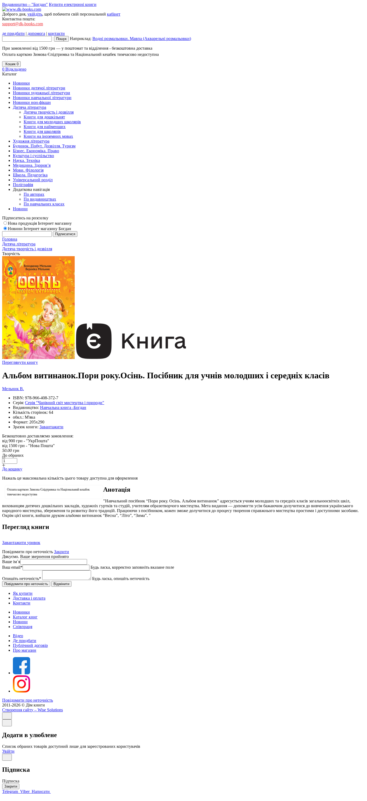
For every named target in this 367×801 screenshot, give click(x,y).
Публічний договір (30, 645)
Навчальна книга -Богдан (63, 407)
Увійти (8, 751)
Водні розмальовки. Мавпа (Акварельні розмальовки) (141, 38)
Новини (20, 621)
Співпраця (22, 626)
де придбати (13, 33)
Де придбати (24, 640)
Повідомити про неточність (27, 700)
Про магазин (24, 650)
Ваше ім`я (11, 561)
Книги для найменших (45, 126)
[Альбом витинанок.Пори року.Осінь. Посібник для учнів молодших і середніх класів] (38, 357)
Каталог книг (25, 617)
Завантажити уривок (21, 542)
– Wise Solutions (32, 710)
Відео (18, 635)
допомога (36, 33)
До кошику (12, 469)
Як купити (23, 593)
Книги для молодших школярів (52, 121)
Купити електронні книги (72, 4)
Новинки (21, 612)
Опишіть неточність (21, 578)
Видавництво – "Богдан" (25, 4)
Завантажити (51, 427)
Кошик (11, 64)
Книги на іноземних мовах (48, 136)
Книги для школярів (42, 131)
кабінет (113, 14)
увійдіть (34, 14)
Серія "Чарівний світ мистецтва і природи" (64, 402)
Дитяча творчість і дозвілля (49, 112)
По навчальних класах (44, 204)
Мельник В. (13, 388)
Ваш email (12, 567)
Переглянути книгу (20, 362)
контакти (56, 33)
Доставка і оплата (29, 598)
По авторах (34, 194)
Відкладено (14, 69)
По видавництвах (40, 199)
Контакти (21, 603)
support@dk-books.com (22, 23)
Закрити (61, 551)
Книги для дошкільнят (44, 117)
